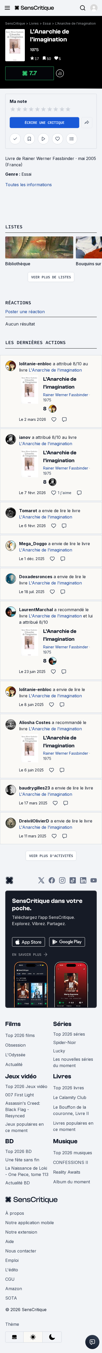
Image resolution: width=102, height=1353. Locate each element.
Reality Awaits (66, 1172)
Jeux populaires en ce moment (24, 1127)
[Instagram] (62, 882)
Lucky (59, 1050)
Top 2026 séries (69, 1034)
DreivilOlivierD (34, 821)
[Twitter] (41, 882)
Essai (47, 23)
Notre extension (21, 1232)
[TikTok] (73, 882)
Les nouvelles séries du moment (73, 1062)
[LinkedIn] (83, 882)
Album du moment (71, 1181)
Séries (62, 1024)
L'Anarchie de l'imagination (75, 23)
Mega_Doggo (33, 543)
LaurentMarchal (36, 609)
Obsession (15, 1045)
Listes (13, 227)
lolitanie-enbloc (35, 363)
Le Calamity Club (69, 1097)
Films (13, 1024)
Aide (9, 1241)
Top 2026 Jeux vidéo (26, 1086)
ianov (25, 437)
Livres (34, 23)
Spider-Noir (64, 1042)
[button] (94, 8)
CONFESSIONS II (70, 1162)
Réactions (18, 303)
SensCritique (15, 23)
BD (9, 1141)
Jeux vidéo (21, 1076)
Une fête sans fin (22, 1159)
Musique (65, 1141)
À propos (14, 1213)
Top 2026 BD (18, 1151)
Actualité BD (17, 1182)
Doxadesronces (35, 576)
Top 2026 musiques (72, 1152)
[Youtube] (93, 882)
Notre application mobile (29, 1222)
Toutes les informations (28, 184)
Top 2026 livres (68, 1087)
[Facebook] (52, 882)
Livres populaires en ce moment (73, 1126)
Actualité (13, 1064)
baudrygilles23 (34, 788)
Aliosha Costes (34, 722)
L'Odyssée (15, 1054)
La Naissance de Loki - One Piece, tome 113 (26, 1171)
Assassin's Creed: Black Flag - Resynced (22, 1109)
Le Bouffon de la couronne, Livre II (71, 1110)
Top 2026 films (20, 1035)
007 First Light (19, 1094)
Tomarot (28, 510)
